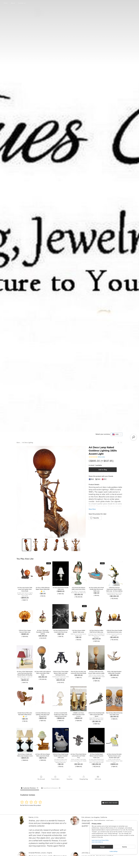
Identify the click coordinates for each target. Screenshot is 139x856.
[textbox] (116, 434)
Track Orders (55, 779)
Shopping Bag (84, 779)
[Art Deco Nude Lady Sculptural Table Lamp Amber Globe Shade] (43, 657)
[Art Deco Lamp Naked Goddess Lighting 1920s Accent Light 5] (75, 545)
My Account (41, 779)
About (13, 3)
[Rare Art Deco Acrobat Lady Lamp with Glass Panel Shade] (78, 657)
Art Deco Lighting (27, 442)
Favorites (69, 779)
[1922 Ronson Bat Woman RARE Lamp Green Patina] (78, 573)
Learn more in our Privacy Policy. (100, 840)
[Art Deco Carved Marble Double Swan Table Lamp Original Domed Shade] (60, 699)
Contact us (22, 3)
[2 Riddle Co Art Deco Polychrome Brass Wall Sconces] (78, 699)
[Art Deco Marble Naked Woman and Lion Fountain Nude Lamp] (96, 740)
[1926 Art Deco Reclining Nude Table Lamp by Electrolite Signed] (96, 699)
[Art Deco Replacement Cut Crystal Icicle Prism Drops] (60, 616)
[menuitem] (118, 442)
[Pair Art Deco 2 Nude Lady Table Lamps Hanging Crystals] (25, 740)
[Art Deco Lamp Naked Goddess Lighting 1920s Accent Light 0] (26, 545)
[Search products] (133, 437)
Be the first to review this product (30, 805)
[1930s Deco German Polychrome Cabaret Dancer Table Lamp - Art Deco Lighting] (114, 573)
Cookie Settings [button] (113, 851)
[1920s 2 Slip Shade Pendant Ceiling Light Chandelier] (114, 657)
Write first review (110, 803)
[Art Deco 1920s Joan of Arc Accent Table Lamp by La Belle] (96, 657)
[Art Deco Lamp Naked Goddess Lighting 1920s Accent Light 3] (56, 545)
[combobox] (116, 434)
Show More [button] (92, 509)
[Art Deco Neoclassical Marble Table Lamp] (60, 573)
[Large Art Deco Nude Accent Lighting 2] (46, 545)
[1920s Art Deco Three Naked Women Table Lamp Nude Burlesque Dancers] (60, 657)
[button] (95, 518)
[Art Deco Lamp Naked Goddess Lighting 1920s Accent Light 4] (65, 545)
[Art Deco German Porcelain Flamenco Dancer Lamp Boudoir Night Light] (114, 740)
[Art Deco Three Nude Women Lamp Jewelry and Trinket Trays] (78, 740)
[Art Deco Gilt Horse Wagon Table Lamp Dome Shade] (43, 740)
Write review (101, 457)
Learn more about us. (97, 842)
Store (6, 3)
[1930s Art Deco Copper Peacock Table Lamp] (25, 616)
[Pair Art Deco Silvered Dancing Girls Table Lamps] (114, 699)
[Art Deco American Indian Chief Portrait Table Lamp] (96, 616)
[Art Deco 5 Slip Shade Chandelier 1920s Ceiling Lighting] (43, 616)
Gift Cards (98, 779)
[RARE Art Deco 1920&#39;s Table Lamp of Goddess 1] (36, 545)
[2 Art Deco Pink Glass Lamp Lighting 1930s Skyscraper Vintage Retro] (43, 699)
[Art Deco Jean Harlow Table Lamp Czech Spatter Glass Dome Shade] (25, 573)
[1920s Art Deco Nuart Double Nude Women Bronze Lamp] (114, 616)
